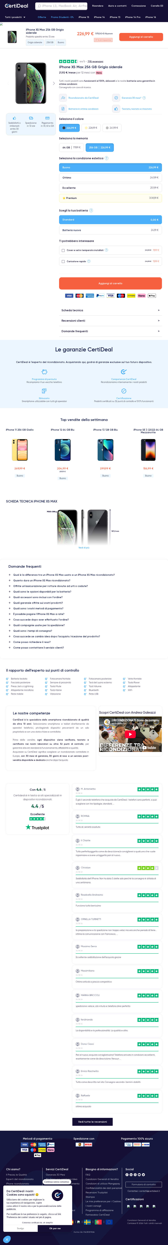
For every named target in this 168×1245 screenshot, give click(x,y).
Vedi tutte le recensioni (92, 1121)
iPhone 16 (150, 17)
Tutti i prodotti (13, 17)
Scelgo (20, 1228)
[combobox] (61, 6)
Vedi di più (84, 547)
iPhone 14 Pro (132, 17)
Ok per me (55, 1228)
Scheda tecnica (72, 310)
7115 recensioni (95, 61)
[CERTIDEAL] (16, 6)
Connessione (138, 5)
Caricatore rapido (76, 261)
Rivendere (97, 5)
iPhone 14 (99, 17)
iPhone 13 (115, 17)
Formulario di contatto (144, 1184)
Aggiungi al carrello (141, 36)
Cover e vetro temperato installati (85, 250)
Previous (8, 83)
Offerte (42, 17)
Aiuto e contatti (117, 5)
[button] (7, 1239)
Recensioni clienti (73, 320)
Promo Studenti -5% (62, 17)
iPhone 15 (84, 17)
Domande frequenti (75, 331)
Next (54, 83)
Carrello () (157, 5)
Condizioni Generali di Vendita (141, 1220)
